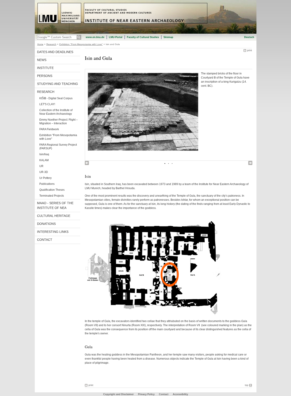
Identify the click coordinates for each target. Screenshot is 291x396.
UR (41, 166)
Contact (44, 239)
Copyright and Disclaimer (118, 394)
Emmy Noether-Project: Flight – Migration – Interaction (58, 121)
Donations (46, 224)
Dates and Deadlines (55, 52)
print (249, 50)
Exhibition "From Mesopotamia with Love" (81, 44)
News (41, 60)
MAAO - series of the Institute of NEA (55, 205)
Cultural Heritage (53, 216)
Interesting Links (52, 232)
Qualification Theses (52, 189)
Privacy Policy (146, 394)
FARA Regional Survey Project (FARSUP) (58, 146)
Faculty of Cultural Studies (143, 37)
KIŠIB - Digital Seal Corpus (56, 98)
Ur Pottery (45, 178)
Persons (44, 76)
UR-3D (43, 172)
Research (51, 44)
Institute (45, 68)
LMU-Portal (115, 37)
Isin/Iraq (44, 154)
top (246, 385)
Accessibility (180, 394)
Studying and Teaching (57, 84)
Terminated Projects (51, 195)
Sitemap (168, 37)
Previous (87, 163)
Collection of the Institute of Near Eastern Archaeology (56, 112)
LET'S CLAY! (47, 104)
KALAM (44, 160)
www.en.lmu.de (95, 37)
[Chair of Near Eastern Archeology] (145, 32)
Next (250, 163)
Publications (47, 183)
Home (40, 44)
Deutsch (249, 37)
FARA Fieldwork (49, 129)
